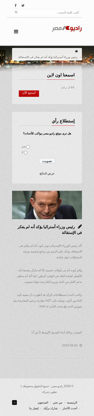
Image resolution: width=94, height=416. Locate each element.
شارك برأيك (50, 408)
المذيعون (43, 402)
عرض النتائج (47, 173)
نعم (24, 146)
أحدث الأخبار (69, 408)
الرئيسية (72, 402)
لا (22, 152)
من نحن (57, 402)
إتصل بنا (34, 408)
